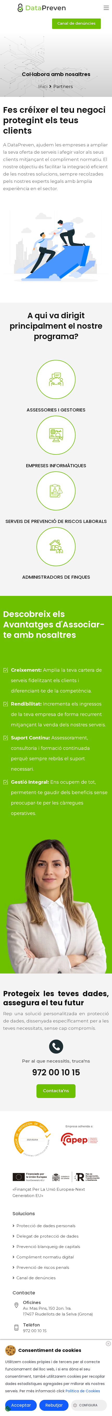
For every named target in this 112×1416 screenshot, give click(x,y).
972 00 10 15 (35, 1330)
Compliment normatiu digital (45, 1257)
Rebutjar (54, 1405)
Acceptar (21, 1405)
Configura (88, 1405)
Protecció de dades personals (45, 1225)
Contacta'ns (56, 1090)
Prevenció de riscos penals (42, 1267)
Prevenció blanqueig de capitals (48, 1246)
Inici (42, 86)
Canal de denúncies (76, 23)
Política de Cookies (83, 1391)
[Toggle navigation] (106, 8)
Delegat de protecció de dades (47, 1236)
